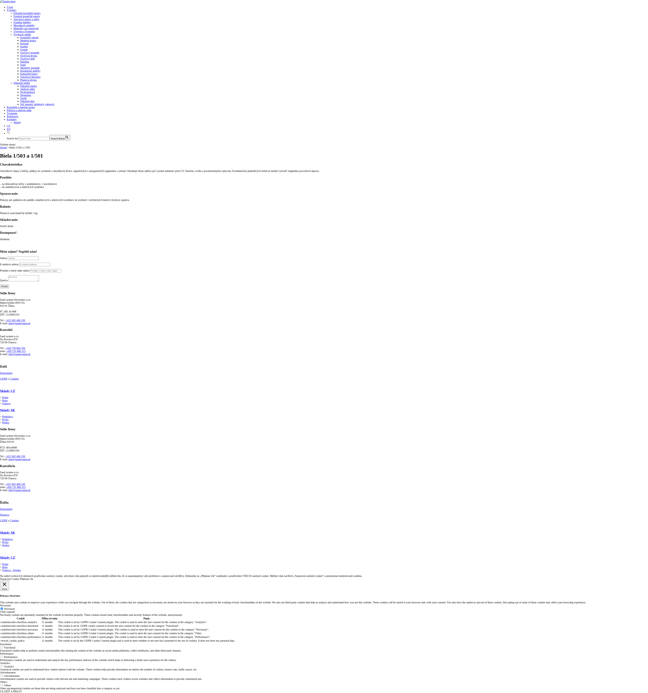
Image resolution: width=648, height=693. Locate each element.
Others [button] (3, 682)
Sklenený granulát (29, 67)
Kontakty (12, 119)
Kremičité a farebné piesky (21, 107)
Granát (24, 49)
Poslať (4, 286)
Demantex (25, 95)
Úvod (10, 7)
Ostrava (6, 403)
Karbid (24, 46)
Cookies (14, 378)
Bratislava (7, 416)
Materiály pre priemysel (26, 28)
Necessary (9, 608)
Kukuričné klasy (29, 73)
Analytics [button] (5, 663)
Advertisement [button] (8, 672)
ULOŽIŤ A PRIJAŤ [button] (11, 691)
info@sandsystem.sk (19, 323)
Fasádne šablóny (22, 22)
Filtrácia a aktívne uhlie (19, 110)
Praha (5, 397)
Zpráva (4, 280)
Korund (24, 43)
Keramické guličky (30, 70)
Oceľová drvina (28, 55)
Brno (5, 400)
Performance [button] (7, 653)
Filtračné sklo (27, 101)
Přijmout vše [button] (26, 579)
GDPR (3, 378)
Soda (23, 64)
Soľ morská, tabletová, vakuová (37, 104)
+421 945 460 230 (15, 320)
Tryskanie (12, 113)
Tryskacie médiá (22, 34)
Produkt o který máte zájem (14, 270)
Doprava (4, 514)
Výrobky (11, 10)
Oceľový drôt (27, 58)
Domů (3, 147)
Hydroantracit (27, 92)
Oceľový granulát (29, 52)
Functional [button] (5, 644)
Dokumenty (6, 373)
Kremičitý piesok (29, 37)
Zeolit (23, 98)
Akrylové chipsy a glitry (26, 19)
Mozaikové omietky (24, 25)
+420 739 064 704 (15, 348)
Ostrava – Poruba (11, 570)
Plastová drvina (28, 80)
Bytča (5, 419)
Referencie (12, 116)
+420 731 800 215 (16, 351)
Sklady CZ (7, 391)
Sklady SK (7, 410)
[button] (8, 133)
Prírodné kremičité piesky (27, 13)
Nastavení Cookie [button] (9, 579)
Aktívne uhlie (27, 89)
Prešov (5, 422)
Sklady (17, 122)
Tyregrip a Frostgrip (24, 31)
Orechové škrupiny (30, 77)
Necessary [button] (5, 605)
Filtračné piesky (28, 86)
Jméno (3, 258)
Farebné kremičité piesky (27, 16)
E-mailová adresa (9, 264)
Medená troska (28, 40)
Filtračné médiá (22, 83)
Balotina (24, 61)
